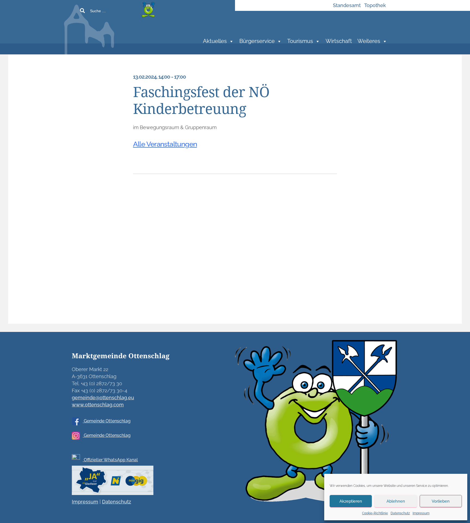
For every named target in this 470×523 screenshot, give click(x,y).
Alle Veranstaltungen (165, 144)
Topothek (375, 5)
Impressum (421, 513)
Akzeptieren (350, 501)
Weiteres (368, 41)
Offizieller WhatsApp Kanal (110, 459)
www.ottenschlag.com (98, 404)
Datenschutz (400, 513)
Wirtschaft (339, 41)
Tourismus (300, 41)
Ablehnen (395, 501)
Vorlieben (441, 501)
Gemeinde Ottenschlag (107, 421)
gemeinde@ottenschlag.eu (103, 397)
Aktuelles (215, 41)
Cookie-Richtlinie (375, 513)
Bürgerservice (257, 41)
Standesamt (347, 5)
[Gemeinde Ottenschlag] (130, 33)
